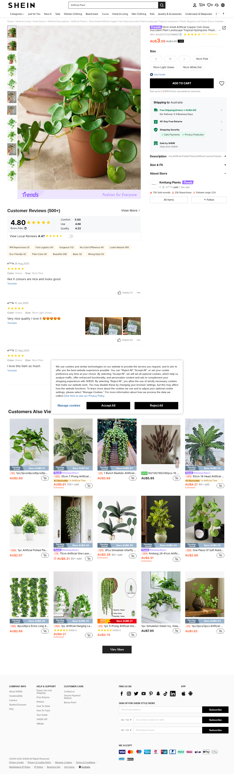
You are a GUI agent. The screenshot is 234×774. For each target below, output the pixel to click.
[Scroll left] (219, 13)
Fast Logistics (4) (44, 247)
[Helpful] (119, 293)
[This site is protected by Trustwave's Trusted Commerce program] (121, 759)
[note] (29, 468)
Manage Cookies (63, 762)
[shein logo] (21, 5)
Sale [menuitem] (57, 13)
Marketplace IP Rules (19, 767)
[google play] (190, 695)
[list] (148, 693)
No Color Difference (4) (92, 247)
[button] (216, 5)
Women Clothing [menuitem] (73, 13)
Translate (12, 283)
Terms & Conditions (85, 762)
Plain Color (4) (39, 254)
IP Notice (38, 767)
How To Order (43, 706)
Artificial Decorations (58, 21)
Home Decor (39, 21)
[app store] (183, 695)
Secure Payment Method (72, 696)
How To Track (43, 710)
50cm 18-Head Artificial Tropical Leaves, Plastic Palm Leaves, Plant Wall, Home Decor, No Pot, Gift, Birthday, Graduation (205, 476)
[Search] (161, 5)
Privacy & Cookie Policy (39, 762)
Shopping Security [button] (170, 129)
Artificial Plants (78, 21)
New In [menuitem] (48, 13)
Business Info (53, 767)
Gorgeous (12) (66, 247)
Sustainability (15, 696)
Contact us (69, 691)
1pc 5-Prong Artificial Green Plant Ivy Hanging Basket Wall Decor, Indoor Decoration (117, 626)
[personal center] (195, 5)
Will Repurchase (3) (19, 247)
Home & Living (23, 21)
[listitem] (29, 453)
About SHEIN (15, 691)
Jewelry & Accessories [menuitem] (170, 13)
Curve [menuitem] (105, 13)
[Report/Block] (138, 293)
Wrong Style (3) (96, 254)
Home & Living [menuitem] (120, 13)
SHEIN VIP (42, 719)
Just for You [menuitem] (34, 13)
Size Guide (42, 715)
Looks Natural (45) (119, 247)
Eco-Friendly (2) (18, 254)
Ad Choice (69, 767)
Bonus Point (70, 702)
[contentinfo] (174, 752)
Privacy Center (16, 762)
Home (10, 21)
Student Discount (17, 704)
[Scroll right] (223, 13)
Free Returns (43, 697)
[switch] (70, 236)
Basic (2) (77, 254)
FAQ (11, 709)
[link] (202, 5)
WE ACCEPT (125, 745)
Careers (13, 700)
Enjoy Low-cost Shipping (44, 691)
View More (117, 649)
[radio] (156, 59)
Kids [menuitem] (152, 13)
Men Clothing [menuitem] (139, 13)
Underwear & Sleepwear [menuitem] (198, 13)
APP (183, 686)
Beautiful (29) (60, 254)
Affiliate (40, 723)
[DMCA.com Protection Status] (130, 759)
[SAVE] (222, 83)
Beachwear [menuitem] (92, 13)
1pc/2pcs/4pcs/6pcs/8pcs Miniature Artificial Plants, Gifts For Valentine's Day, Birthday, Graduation (29, 473)
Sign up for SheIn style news (137, 703)
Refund (40, 702)
